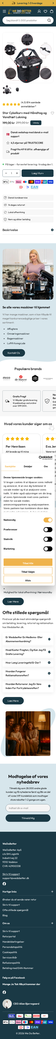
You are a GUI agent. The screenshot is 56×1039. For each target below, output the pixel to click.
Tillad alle (28, 563)
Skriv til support (11, 874)
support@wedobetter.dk (15, 878)
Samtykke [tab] (10, 466)
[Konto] (39, 11)
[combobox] (28, 20)
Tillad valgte (28, 572)
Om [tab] (46, 466)
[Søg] (49, 20)
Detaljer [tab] (28, 466)
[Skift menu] (4, 11)
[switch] (48, 529)
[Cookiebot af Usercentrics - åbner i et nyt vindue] (39, 458)
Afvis (28, 580)
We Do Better (32, 1033)
